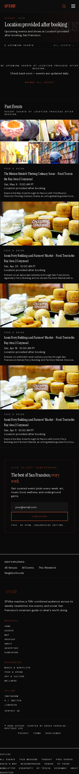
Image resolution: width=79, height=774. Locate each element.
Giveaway (60, 768)
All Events (28, 567)
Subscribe (39, 516)
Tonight (46, 759)
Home (8, 626)
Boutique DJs (14, 728)
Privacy (23, 733)
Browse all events (39, 82)
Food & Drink (14, 672)
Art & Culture (15, 676)
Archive (10, 639)
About (8, 643)
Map (7, 635)
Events (9, 630)
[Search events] (64, 6)
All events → (64, 45)
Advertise (11, 648)
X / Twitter (13, 700)
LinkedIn (11, 704)
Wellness (11, 680)
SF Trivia (44, 768)
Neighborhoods (14, 573)
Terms (37, 733)
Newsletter (7, 768)
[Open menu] (73, 6)
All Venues (11, 567)
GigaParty (26, 768)
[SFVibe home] (10, 6)
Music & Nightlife (18, 667)
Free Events (64, 759)
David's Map (8, 763)
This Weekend (47, 567)
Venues (49, 763)
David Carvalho (55, 726)
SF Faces (64, 763)
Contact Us (12, 710)
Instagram (11, 696)
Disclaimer (53, 733)
